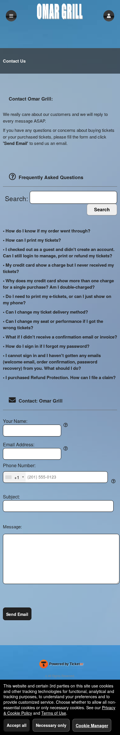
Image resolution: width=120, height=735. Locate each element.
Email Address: (18, 444)
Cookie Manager (92, 725)
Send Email (17, 614)
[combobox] (14, 477)
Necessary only (51, 725)
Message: (12, 526)
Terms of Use (53, 713)
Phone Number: (19, 465)
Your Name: (15, 421)
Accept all (17, 725)
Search (102, 209)
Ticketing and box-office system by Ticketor (61, 665)
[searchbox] (73, 197)
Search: (17, 198)
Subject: (11, 496)
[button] (108, 15)
